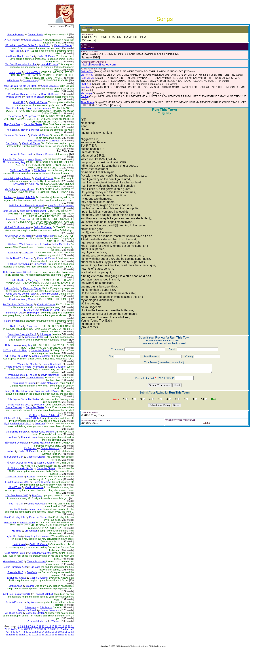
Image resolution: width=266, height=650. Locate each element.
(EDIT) (89, 27)
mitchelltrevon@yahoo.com (98, 64)
